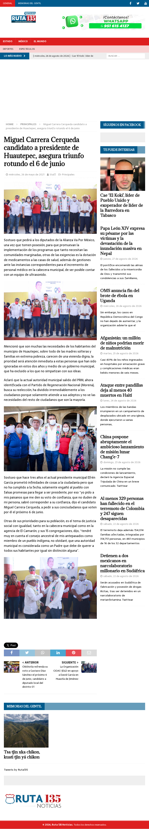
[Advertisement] (74, 92)
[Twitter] (138, 3)
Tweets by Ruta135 (16, 770)
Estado (7, 41)
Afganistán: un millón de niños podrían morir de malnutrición (122, 343)
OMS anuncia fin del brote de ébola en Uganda (119, 295)
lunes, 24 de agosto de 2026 (119, 401)
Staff (53, 174)
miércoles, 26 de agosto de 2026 (122, 306)
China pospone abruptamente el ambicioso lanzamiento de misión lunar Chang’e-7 (122, 446)
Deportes (8, 49)
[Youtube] (145, 3)
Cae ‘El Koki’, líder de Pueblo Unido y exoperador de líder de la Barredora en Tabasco (121, 205)
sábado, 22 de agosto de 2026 (121, 524)
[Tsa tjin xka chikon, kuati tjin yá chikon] (26, 730)
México (23, 41)
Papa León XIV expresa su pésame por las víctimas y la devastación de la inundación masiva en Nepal (122, 241)
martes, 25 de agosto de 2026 (121, 353)
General (7, 3)
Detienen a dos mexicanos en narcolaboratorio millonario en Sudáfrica (122, 563)
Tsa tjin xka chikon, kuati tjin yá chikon (22, 754)
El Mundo (40, 41)
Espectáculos (27, 49)
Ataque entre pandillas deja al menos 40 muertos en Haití (121, 390)
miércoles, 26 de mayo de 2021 (26, 174)
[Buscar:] (125, 56)
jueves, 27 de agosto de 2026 (120, 259)
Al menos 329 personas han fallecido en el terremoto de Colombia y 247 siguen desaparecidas (122, 508)
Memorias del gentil (29, 3)
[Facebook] (130, 3)
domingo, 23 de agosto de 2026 (121, 462)
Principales (68, 174)
